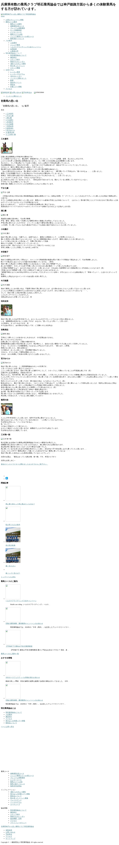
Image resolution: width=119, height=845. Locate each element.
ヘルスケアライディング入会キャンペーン (25, 47)
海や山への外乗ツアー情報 (15, 721)
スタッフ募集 (15, 68)
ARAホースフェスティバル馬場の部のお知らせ (23, 677)
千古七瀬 (9, 116)
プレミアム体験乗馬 (17, 28)
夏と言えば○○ (11, 566)
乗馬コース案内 (11, 22)
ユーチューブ (15, 804)
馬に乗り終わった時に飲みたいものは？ (20, 504)
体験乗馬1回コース (17, 26)
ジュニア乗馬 (15, 45)
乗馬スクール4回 (16, 34)
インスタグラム (16, 802)
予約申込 (9, 834)
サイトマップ (10, 838)
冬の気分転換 (10, 545)
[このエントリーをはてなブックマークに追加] (7, 479)
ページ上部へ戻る (7, 726)
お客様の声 (14, 51)
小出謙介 (9, 120)
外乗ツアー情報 (16, 87)
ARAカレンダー (16, 76)
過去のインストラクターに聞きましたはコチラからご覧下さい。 (24, 464)
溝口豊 (9, 118)
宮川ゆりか (10, 130)
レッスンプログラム (17, 74)
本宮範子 (9, 122)
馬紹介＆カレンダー (17, 61)
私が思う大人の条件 (13, 525)
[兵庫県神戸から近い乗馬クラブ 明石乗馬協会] (18, 14)
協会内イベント (16, 82)
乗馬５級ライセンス (17, 784)
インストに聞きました (18, 78)
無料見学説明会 (16, 786)
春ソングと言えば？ (13, 573)
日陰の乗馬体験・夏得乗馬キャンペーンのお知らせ (24, 623)
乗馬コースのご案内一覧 (10, 654)
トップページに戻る (8, 577)
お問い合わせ (10, 832)
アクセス (9, 89)
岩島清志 (9, 128)
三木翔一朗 (11, 134)
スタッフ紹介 (15, 59)
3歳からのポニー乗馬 (18, 64)
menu (3, 16)
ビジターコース (16, 32)
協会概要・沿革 (16, 818)
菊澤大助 (10, 132)
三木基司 (9, 113)
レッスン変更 (15, 72)
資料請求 (9, 830)
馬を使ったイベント (17, 66)
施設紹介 (13, 57)
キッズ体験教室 (16, 30)
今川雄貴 (9, 124)
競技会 (12, 84)
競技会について (11, 723)
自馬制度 (13, 49)
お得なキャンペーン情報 (14, 20)
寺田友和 (9, 126)
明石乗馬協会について (18, 55)
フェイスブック (16, 800)
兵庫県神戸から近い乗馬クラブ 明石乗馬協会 (17, 826)
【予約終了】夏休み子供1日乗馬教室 (19, 646)
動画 (11, 80)
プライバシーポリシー (18, 823)
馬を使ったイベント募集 (19, 798)
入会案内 (13, 43)
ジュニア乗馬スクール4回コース (22, 36)
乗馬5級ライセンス (17, 38)
